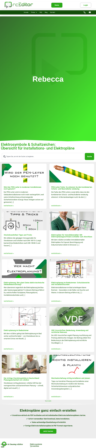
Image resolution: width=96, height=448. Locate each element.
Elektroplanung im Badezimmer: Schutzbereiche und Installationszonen (70, 283)
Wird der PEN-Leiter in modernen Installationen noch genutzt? (22, 188)
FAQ (41, 12)
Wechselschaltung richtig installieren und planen (70, 378)
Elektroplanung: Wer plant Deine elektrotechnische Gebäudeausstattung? (24, 283)
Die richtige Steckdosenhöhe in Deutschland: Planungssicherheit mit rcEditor (21, 379)
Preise (33, 12)
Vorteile (26, 12)
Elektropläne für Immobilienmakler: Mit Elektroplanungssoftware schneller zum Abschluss (71, 236)
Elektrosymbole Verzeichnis (36, 445)
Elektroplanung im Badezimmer (16, 330)
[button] (4, 444)
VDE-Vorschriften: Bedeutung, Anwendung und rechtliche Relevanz (69, 331)
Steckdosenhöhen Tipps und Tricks (18, 235)
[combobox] (43, 156)
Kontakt (52, 12)
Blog (46, 12)
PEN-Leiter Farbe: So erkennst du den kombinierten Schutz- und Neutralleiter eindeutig (71, 188)
